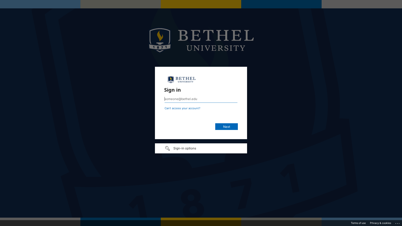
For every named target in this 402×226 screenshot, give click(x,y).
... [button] (397, 222)
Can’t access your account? (182, 108)
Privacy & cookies (380, 223)
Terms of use (358, 223)
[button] (201, 148)
